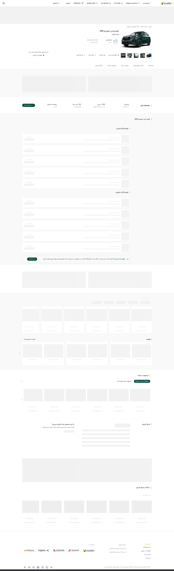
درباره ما (148, 558)
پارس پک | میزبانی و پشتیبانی (117, 548)
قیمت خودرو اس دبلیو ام (133, 27)
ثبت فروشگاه (146, 547)
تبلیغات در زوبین (145, 551)
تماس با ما (147, 554)
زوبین (150, 27)
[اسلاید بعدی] (19, 353)
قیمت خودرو (144, 27)
